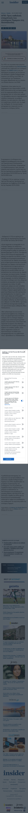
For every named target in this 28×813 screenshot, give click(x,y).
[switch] (22, 382)
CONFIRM (8, 459)
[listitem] (14, 379)
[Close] (25, 352)
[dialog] (14, 406)
